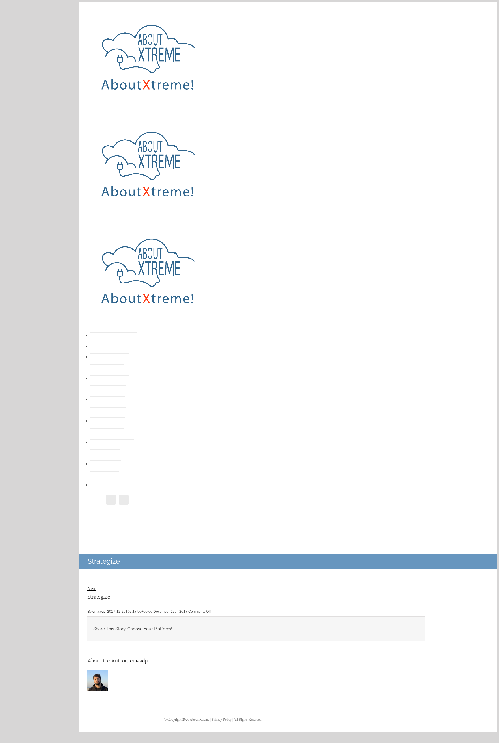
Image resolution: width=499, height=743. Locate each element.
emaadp (98, 612)
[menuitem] (122, 335)
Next (91, 588)
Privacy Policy (222, 720)
